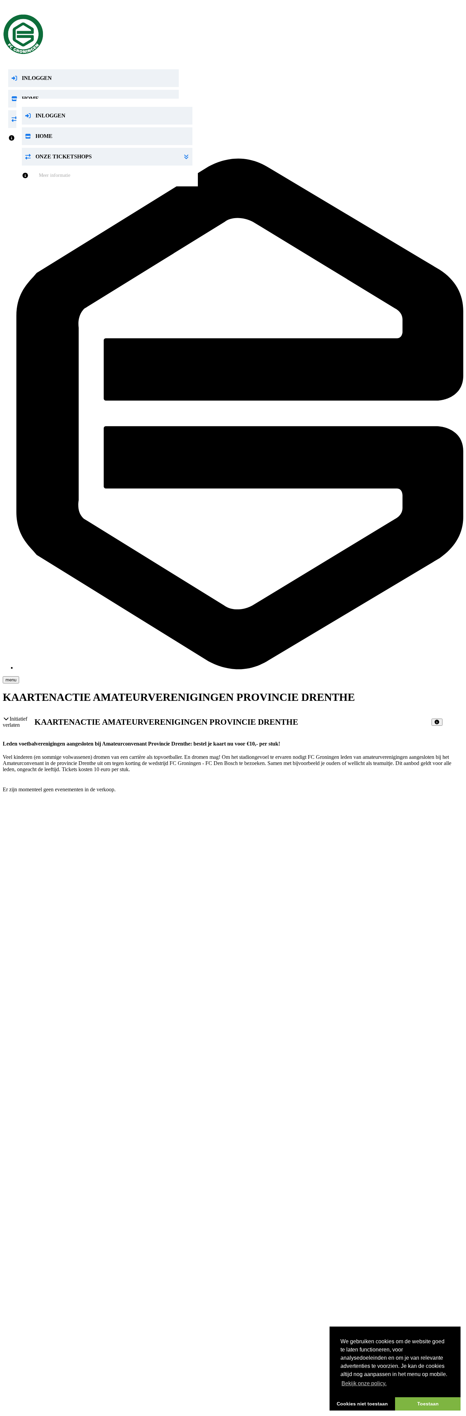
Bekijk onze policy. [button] (364, 1383)
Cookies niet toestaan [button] (362, 1403)
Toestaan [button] (428, 1403)
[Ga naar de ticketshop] (233, 34)
